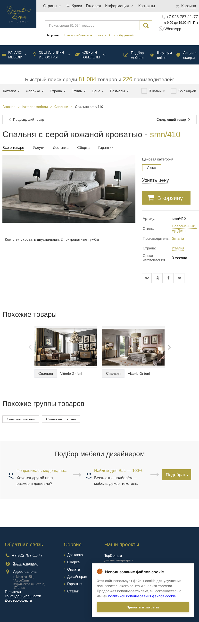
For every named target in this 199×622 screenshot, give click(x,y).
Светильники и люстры (51, 54)
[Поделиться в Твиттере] (179, 278)
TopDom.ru (113, 555)
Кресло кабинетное (78, 35)
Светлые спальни (21, 419)
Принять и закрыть (142, 607)
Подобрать (177, 474)
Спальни (61, 107)
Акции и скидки (189, 55)
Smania (178, 238)
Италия (178, 248)
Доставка (75, 555)
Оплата (73, 569)
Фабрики (74, 6)
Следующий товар (172, 119)
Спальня (45, 373)
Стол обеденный (121, 35)
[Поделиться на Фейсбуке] (169, 278)
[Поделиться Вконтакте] (147, 278)
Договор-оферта (18, 600)
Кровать (101, 35)
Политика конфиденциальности (23, 594)
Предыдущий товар (28, 119)
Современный (183, 226)
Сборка (73, 562)
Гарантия (74, 584)
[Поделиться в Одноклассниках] (158, 278)
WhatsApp (173, 29)
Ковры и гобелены (91, 54)
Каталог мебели (15, 54)
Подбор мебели (137, 55)
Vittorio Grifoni (71, 373)
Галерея (93, 6)
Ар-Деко (178, 231)
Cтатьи (73, 591)
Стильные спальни (61, 419)
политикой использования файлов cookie (142, 596)
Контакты (146, 6)
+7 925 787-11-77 (182, 17)
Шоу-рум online (164, 55)
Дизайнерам (77, 576)
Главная (9, 107)
